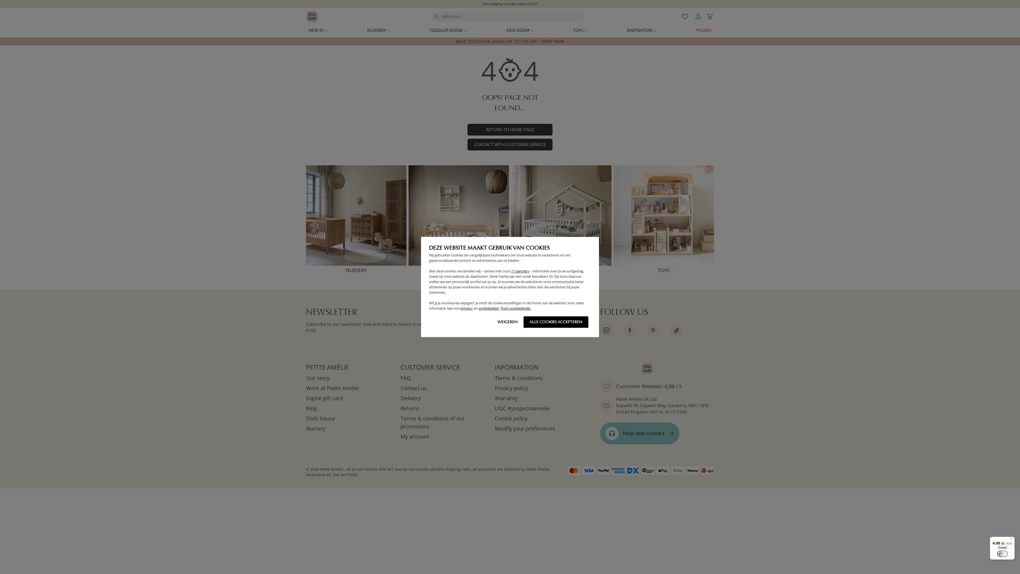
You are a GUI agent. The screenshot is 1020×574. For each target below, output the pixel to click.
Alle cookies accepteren (556, 322)
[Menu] (1011, 540)
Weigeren (508, 322)
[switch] (1002, 554)
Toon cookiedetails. (515, 308)
